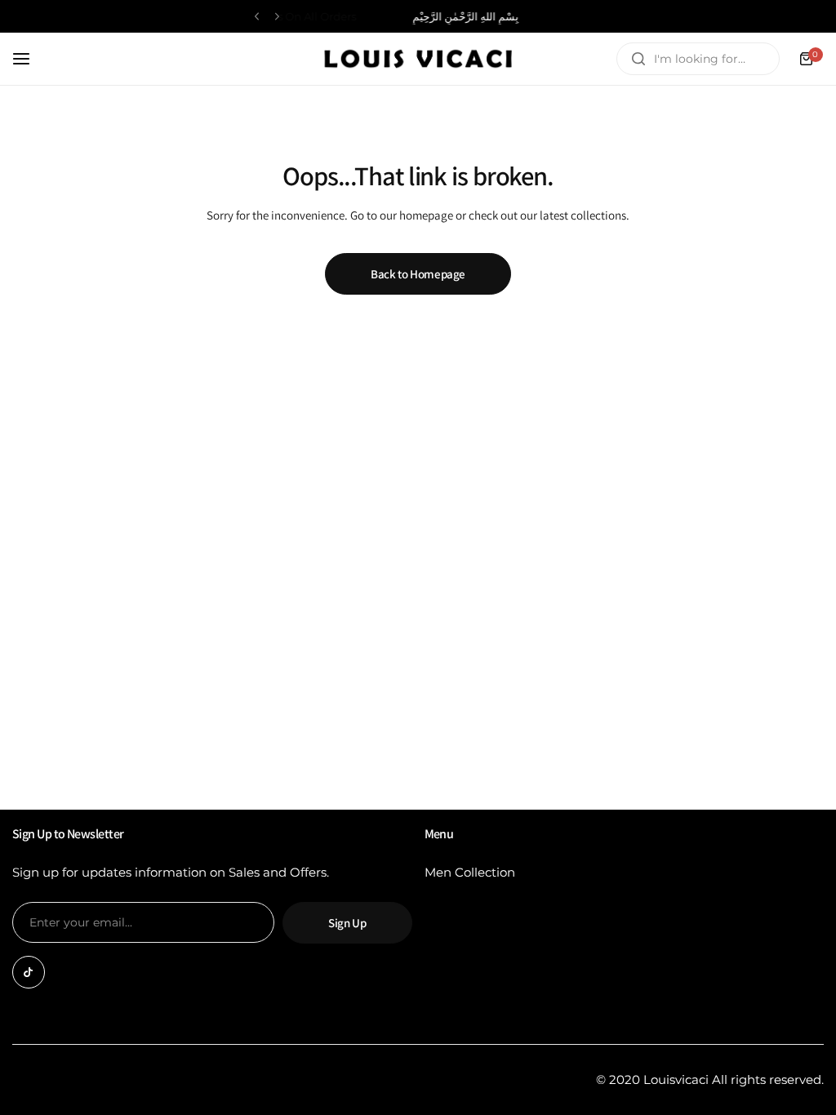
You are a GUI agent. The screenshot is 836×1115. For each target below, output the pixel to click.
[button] (257, 17)
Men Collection (470, 872)
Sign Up (347, 923)
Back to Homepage (418, 274)
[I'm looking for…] (638, 58)
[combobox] (698, 58)
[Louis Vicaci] (418, 59)
